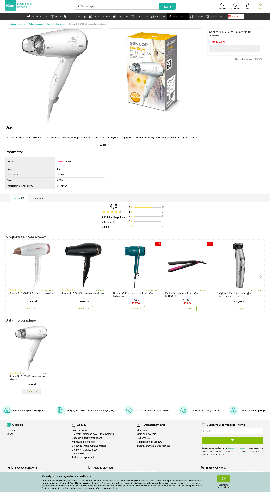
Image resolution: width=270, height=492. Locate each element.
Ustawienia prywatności (85, 449)
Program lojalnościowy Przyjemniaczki (93, 434)
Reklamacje (143, 438)
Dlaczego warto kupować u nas (89, 446)
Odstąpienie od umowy (149, 442)
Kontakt (11, 430)
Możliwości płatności (83, 442)
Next (260, 276)
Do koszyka (234, 48)
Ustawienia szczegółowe (223, 486)
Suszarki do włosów (56, 24)
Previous (9, 276)
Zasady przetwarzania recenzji (153, 446)
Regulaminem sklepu (236, 448)
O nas (10, 434)
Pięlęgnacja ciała (36, 24)
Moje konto (143, 430)
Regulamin (78, 453)
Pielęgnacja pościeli (83, 457)
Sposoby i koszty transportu (87, 438)
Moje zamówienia (146, 434)
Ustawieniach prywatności (189, 485)
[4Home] (7, 24)
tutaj (115, 488)
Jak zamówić (79, 430)
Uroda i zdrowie (18, 24)
